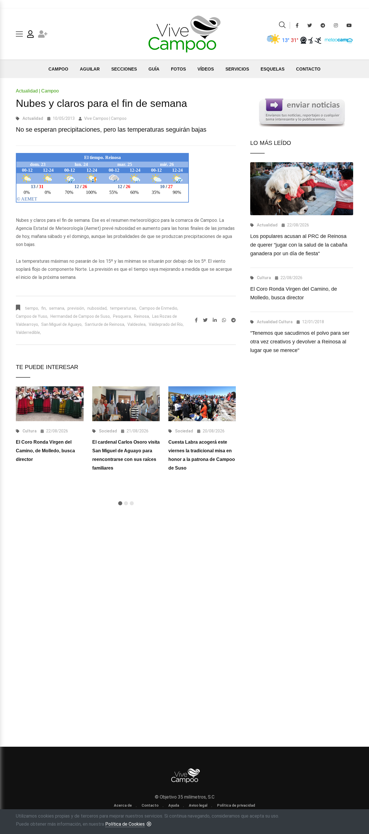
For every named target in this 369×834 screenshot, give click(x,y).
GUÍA (153, 69)
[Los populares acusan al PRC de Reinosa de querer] (301, 188)
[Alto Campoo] (317, 40)
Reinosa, (142, 316)
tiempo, (32, 308)
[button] (120, 503)
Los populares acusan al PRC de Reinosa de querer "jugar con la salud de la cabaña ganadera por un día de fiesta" (298, 244)
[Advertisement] (125, 585)
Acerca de (123, 805)
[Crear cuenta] (43, 35)
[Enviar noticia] (302, 112)
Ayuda (173, 805)
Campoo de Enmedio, (158, 308)
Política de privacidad (236, 805)
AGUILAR (90, 69)
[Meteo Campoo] (337, 40)
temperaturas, (123, 308)
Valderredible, (28, 332)
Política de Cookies (125, 824)
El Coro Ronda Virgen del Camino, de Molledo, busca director (45, 451)
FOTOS (178, 69)
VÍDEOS (205, 69)
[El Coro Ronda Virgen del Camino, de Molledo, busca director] (49, 403)
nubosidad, (97, 308)
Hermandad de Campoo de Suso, (80, 316)
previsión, (76, 308)
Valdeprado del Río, (166, 324)
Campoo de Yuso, (32, 316)
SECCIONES (124, 69)
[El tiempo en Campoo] (273, 40)
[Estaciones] (310, 40)
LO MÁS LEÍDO (270, 143)
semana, (57, 308)
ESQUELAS (273, 69)
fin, (44, 308)
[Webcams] (303, 40)
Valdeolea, (136, 324)
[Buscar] (282, 26)
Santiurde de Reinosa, (105, 324)
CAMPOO (58, 69)
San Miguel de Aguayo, (61, 324)
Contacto (150, 805)
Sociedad (108, 431)
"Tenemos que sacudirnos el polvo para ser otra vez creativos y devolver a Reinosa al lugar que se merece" (299, 341)
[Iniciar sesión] (30, 35)
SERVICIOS (237, 69)
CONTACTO (308, 69)
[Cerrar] (149, 824)
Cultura (29, 431)
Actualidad (32, 118)
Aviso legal (198, 805)
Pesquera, (122, 316)
